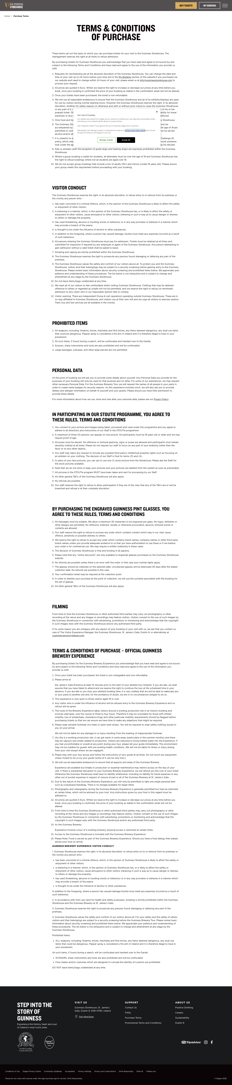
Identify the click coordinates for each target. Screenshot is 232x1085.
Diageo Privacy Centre (32, 1071)
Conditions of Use (12, 1071)
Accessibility (70, 1071)
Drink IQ (140, 1071)
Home (7, 16)
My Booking (125, 77)
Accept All (126, 140)
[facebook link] (212, 1042)
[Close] (157, 112)
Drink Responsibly (126, 1071)
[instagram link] (206, 1042)
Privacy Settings (84, 1071)
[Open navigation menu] (225, 5)
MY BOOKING (209, 5)
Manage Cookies (106, 140)
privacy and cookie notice (135, 130)
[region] (117, 127)
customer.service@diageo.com (68, 635)
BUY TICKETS (186, 5)
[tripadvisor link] (191, 1042)
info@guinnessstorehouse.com (156, 80)
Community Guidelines (53, 1071)
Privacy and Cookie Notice (105, 1071)
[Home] (15, 5)
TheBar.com (151, 1071)
